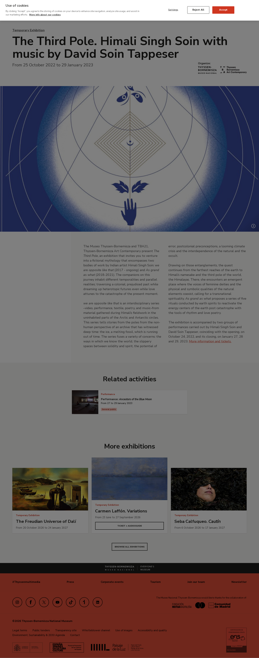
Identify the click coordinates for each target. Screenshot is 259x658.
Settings (173, 9)
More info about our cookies (45, 14)
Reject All (198, 9)
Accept (223, 9)
